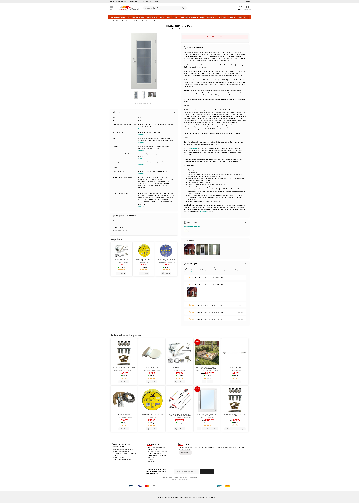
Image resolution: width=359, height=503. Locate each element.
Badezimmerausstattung (117, 17)
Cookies (150, 459)
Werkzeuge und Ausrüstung (189, 17)
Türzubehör (203, 211)
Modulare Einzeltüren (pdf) (192, 227)
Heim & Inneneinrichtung (208, 17)
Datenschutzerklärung (154, 453)
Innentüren (222, 17)
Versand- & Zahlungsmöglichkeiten (158, 451)
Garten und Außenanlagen (136, 17)
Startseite (112, 21)
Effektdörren (116, 224)
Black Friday (151, 461)
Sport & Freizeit (165, 17)
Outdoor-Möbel (242, 17)
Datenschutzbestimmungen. (179, 479)
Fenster (174, 17)
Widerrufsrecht (152, 449)
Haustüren (231, 17)
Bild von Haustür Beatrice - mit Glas (143, 103)
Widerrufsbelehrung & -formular (157, 455)
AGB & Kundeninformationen (156, 447)
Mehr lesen (194, 272)
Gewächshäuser (152, 17)
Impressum (151, 457)
